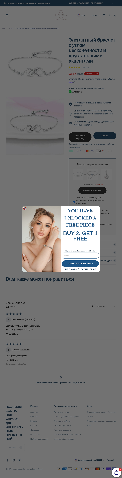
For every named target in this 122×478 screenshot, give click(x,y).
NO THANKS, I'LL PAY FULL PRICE (80, 269)
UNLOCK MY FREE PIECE (80, 263)
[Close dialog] (24, 208)
